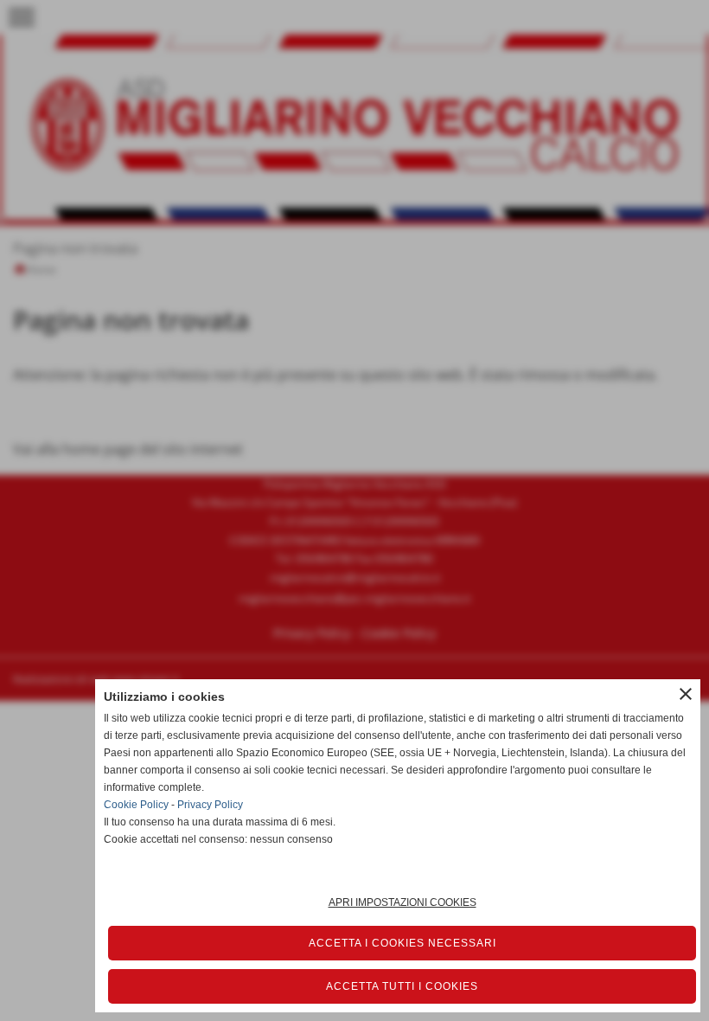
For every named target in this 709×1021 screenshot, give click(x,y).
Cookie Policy (136, 805)
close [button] (685, 694)
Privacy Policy (210, 805)
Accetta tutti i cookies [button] (402, 986)
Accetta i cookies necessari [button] (402, 943)
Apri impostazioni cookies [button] (402, 902)
